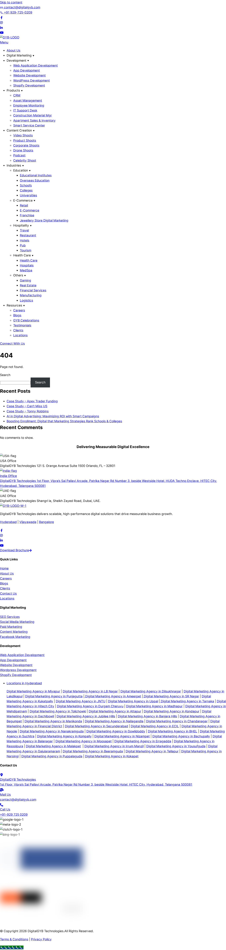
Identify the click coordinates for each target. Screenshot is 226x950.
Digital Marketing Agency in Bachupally (181, 736)
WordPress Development (31, 80)
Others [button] (18, 275)
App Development (26, 70)
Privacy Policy (41, 939)
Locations (20, 335)
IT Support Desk (25, 110)
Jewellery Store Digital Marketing (44, 220)
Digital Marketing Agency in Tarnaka (187, 701)
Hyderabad (8, 522)
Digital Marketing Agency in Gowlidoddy (115, 731)
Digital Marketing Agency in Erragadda (142, 741)
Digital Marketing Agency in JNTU (80, 701)
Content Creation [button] (19, 130)
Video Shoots (23, 135)
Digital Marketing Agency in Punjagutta (54, 696)
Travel (24, 230)
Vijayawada (27, 522)
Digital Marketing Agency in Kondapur (171, 711)
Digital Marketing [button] (19, 55)
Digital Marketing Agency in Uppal (133, 701)
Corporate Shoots (26, 145)
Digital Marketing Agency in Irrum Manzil (114, 746)
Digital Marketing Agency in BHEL (172, 731)
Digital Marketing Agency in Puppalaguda (51, 756)
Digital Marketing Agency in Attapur (115, 711)
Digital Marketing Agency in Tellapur (152, 751)
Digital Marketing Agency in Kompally (64, 736)
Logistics (26, 300)
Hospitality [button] (21, 225)
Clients (18, 330)
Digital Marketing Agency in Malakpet (53, 746)
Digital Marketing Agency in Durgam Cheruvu (90, 706)
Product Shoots (24, 140)
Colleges (26, 190)
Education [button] (20, 170)
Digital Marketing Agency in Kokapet (111, 756)
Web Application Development (35, 65)
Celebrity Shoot (24, 160)
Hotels (24, 240)
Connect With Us (12, 343)
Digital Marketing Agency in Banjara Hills (147, 716)
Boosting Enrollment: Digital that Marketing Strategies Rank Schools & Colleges (64, 421)
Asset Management (27, 100)
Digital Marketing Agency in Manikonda (53, 721)
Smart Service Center (29, 125)
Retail (24, 205)
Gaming (25, 280)
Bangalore (46, 522)
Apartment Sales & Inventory (34, 120)
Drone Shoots (23, 150)
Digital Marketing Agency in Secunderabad (96, 726)
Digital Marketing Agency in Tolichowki (58, 711)
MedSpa (26, 270)
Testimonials (22, 325)
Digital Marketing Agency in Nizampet (122, 736)
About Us (13, 50)
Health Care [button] (22, 255)
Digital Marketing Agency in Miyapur (33, 691)
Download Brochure (14, 550)
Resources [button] (14, 305)
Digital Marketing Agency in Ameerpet (112, 696)
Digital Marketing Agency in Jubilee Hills (86, 716)
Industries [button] (14, 165)
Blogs (17, 315)
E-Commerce (29, 210)
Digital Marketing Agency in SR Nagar (171, 696)
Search (5, 375)
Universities (28, 195)
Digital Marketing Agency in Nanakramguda (52, 731)
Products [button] (13, 90)
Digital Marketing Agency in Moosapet (83, 741)
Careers (19, 310)
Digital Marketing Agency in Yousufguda (175, 746)
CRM (16, 95)
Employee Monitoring (28, 105)
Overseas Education (34, 180)
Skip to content (11, 2)
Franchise (27, 215)
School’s (26, 185)
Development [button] (16, 60)
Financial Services (33, 290)
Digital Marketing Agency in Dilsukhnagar (150, 691)
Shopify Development (29, 85)
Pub (23, 245)
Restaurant (28, 235)
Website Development (29, 75)
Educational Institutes (36, 175)
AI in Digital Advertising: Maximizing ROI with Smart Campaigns (53, 416)
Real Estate (28, 285)
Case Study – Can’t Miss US (27, 406)
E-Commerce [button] (23, 200)
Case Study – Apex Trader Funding (32, 401)
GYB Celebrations (26, 320)
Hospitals (27, 265)
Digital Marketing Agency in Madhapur (154, 706)
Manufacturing (31, 295)
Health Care (28, 260)
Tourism (25, 250)
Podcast (19, 155)
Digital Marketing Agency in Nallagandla (114, 721)
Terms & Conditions (14, 939)
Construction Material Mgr (32, 115)
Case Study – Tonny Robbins (28, 411)
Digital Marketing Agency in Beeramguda (93, 751)
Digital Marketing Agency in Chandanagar (177, 721)
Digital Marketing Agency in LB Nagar (90, 691)
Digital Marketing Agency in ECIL (155, 726)
